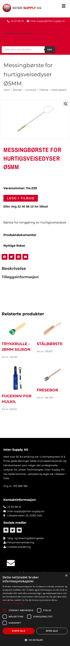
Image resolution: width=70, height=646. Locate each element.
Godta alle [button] (18, 630)
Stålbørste (50, 344)
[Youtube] (19, 530)
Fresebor (47, 390)
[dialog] (35, 609)
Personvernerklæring (13, 603)
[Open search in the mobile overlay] (28, 49)
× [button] (66, 575)
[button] (64, 6)
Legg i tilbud (20, 198)
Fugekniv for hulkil (16, 399)
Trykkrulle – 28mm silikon (16, 347)
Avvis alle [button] (52, 630)
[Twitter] (12, 530)
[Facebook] (5, 530)
